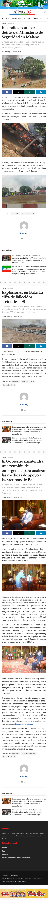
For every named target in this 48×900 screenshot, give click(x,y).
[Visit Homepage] (22, 12)
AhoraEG (9, 879)
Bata (3, 851)
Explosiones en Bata (28, 753)
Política (5, 18)
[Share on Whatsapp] (29, 92)
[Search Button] (45, 12)
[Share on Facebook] (7, 92)
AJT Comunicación (20, 881)
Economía (16, 18)
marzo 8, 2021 (18, 316)
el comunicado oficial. (23, 724)
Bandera (5, 854)
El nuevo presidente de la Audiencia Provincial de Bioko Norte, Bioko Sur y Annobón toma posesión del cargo (28, 440)
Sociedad (11, 23)
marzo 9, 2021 (18, 52)
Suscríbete (14, 875)
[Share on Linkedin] (41, 92)
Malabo (4, 847)
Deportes (37, 18)
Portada (4, 23)
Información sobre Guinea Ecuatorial (16, 857)
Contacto (4, 875)
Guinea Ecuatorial (28, 214)
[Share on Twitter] (18, 92)
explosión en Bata (28, 382)
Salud (27, 18)
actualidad (15, 214)
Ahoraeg (7, 52)
